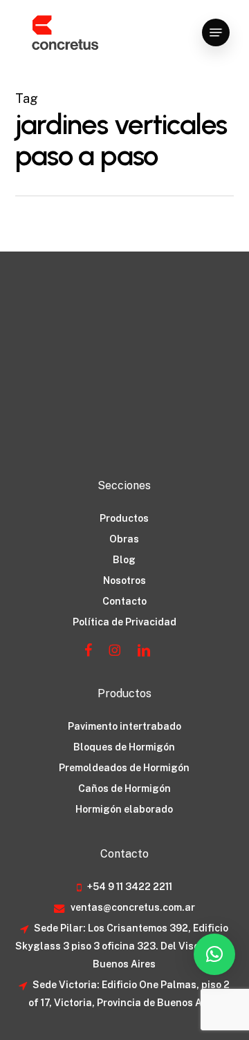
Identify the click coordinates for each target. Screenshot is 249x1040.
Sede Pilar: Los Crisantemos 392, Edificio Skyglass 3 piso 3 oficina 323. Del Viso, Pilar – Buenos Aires (124, 946)
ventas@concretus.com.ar (131, 907)
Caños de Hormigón (124, 788)
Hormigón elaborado (124, 809)
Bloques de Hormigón (124, 747)
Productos (124, 518)
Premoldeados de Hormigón (124, 767)
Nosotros (124, 580)
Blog (124, 559)
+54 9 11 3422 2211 (128, 886)
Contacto (124, 601)
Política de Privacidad (124, 621)
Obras (124, 539)
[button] (216, 32)
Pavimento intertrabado (124, 726)
